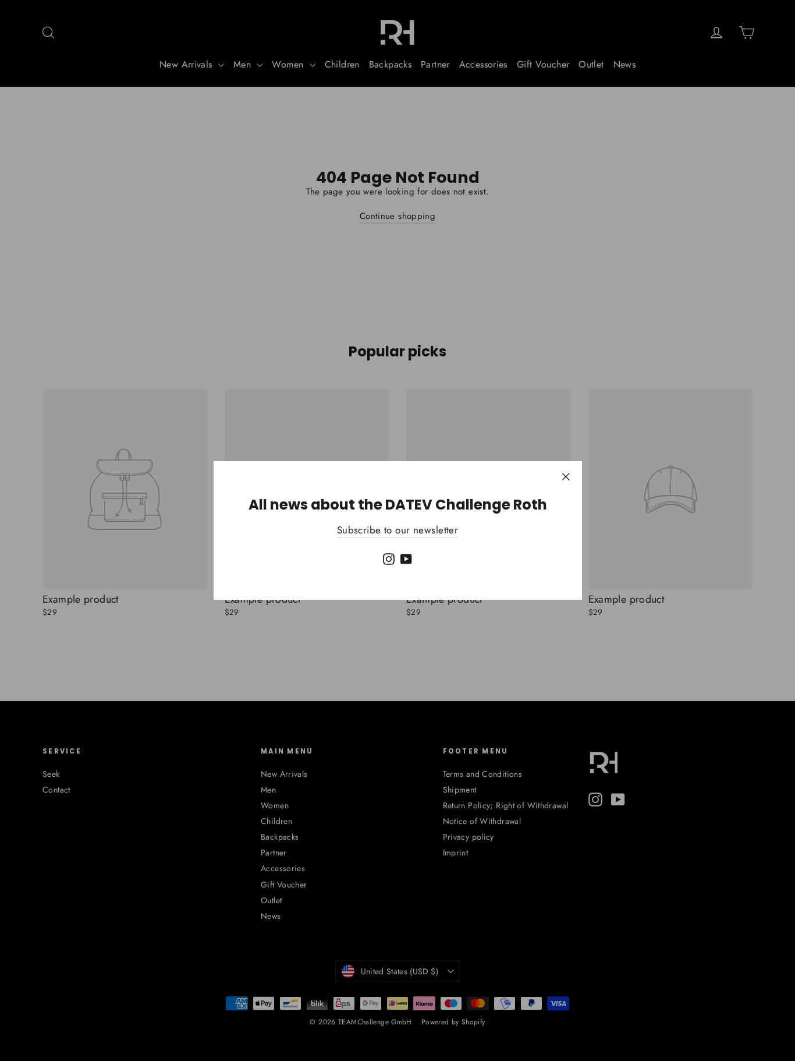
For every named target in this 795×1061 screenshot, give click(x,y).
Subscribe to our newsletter (397, 530)
